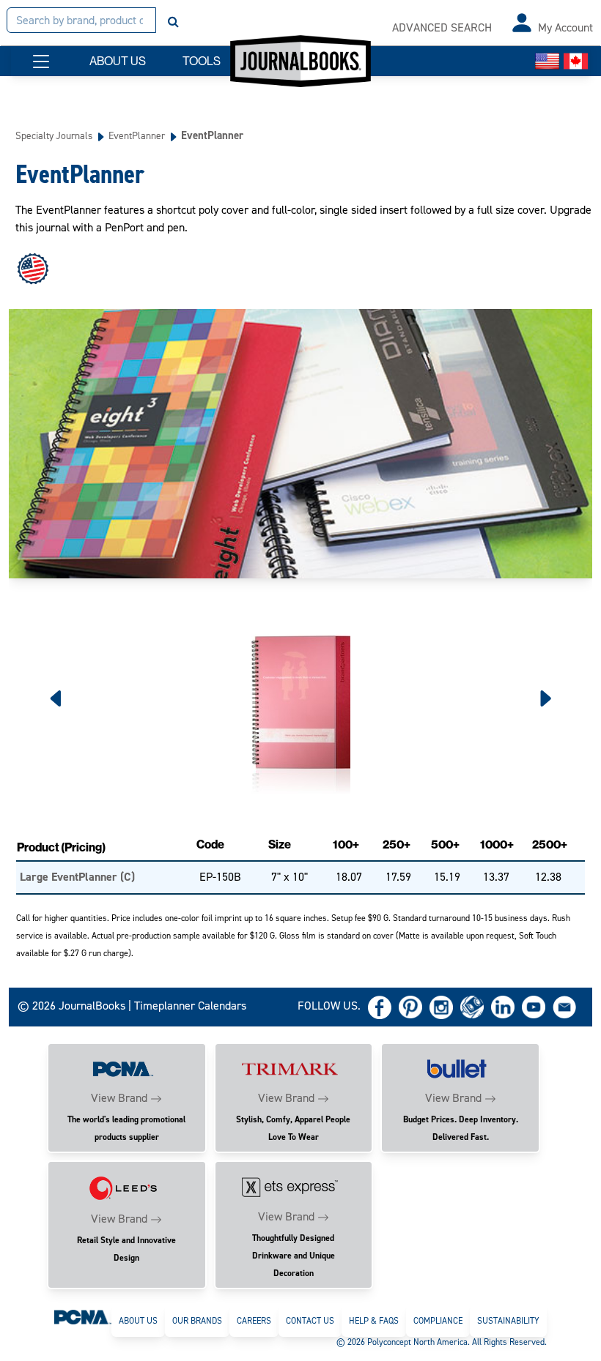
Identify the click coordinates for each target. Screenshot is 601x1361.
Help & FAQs (374, 1321)
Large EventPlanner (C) (77, 876)
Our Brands (197, 1321)
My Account (565, 27)
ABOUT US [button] (117, 61)
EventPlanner (136, 135)
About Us (138, 1321)
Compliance (437, 1321)
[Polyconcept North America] (82, 1316)
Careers (254, 1321)
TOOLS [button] (201, 61)
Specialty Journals (53, 135)
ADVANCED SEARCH (442, 27)
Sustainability (508, 1321)
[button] (41, 61)
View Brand (119, 1097)
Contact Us (310, 1321)
